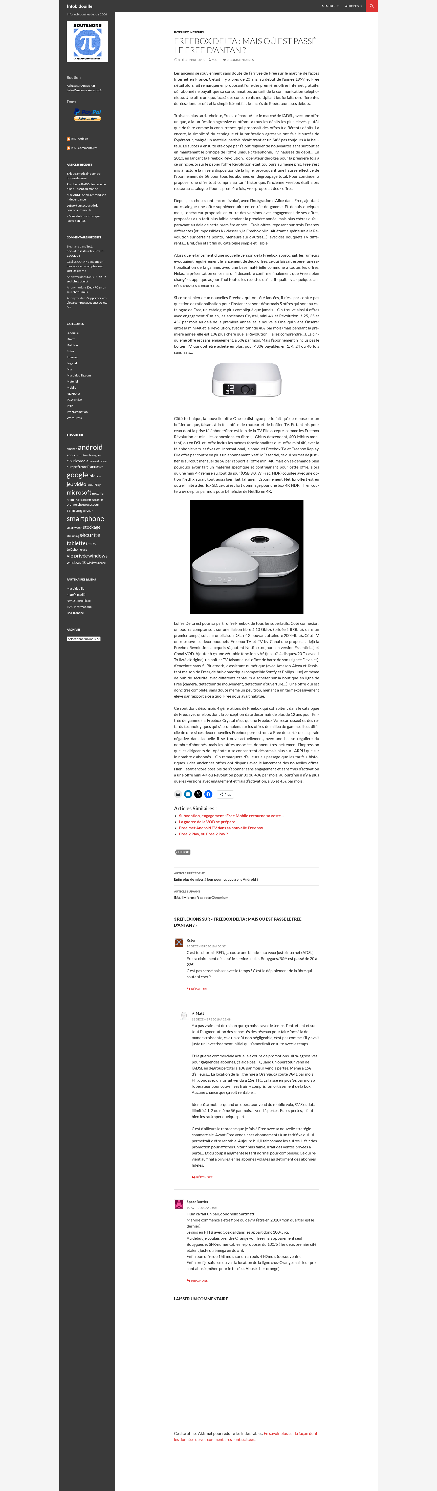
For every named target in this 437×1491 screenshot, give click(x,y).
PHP (70, 406)
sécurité (90, 534)
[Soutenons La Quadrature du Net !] (87, 41)
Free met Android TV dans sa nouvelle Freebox (221, 827)
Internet (181, 32)
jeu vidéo (76, 484)
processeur (91, 504)
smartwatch (74, 527)
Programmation (77, 412)
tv (94, 544)
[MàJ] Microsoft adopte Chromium (201, 894)
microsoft (79, 492)
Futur (70, 351)
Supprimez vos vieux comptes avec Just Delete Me (85, 266)
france (92, 466)
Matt (216, 60)
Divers (71, 339)
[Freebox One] (246, 387)
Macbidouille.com (79, 375)
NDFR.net (73, 393)
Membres (328, 6)
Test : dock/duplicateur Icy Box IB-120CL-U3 (85, 250)
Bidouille (73, 333)
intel (93, 475)
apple (71, 455)
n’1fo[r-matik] (76, 594)
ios (99, 476)
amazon (72, 449)
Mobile (71, 387)
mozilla (97, 493)
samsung (74, 510)
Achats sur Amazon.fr (81, 85)
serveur (88, 511)
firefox (82, 467)
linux (90, 485)
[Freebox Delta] (246, 557)
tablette (76, 543)
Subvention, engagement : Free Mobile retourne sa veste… (231, 815)
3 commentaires (240, 60)
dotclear (102, 461)
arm (78, 455)
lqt (99, 484)
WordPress (74, 418)
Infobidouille (80, 6)
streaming (73, 536)
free (100, 467)
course (93, 461)
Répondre (199, 989)
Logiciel (72, 363)
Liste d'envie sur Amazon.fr (84, 90)
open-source (93, 499)
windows (97, 556)
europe (72, 467)
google (77, 474)
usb (84, 549)
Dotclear (72, 345)
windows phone (96, 562)
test (89, 543)
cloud (71, 460)
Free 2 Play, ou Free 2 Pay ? (203, 833)
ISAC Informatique (79, 607)
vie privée (77, 556)
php (80, 504)
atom (85, 455)
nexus (71, 500)
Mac (70, 369)
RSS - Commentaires (83, 148)
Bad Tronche (75, 613)
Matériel (197, 32)
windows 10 (76, 562)
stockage (91, 527)
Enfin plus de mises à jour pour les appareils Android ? (216, 876)
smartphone (85, 518)
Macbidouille (75, 588)
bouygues (95, 455)
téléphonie (74, 549)
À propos (352, 6)
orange (72, 504)
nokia (79, 499)
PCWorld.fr (74, 400)
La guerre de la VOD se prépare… (208, 821)
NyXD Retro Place (79, 601)
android (90, 446)
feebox (183, 852)
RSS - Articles (79, 139)
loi (95, 484)
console (82, 461)
